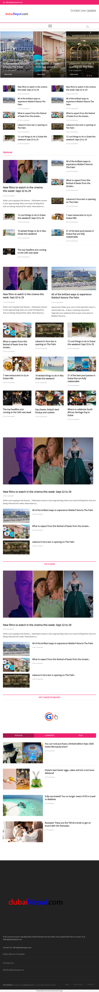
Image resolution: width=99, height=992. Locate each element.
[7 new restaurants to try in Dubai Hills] (57, 217)
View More (8, 74)
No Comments (9, 70)
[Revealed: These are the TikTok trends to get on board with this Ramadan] (23, 823)
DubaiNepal (8, 985)
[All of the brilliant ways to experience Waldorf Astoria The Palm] (9, 100)
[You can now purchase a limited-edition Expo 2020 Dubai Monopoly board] (23, 744)
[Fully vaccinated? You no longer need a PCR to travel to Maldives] (23, 796)
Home (67, 984)
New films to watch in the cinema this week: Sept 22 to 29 (23, 189)
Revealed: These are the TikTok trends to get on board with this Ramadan (68, 824)
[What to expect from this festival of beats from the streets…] (9, 115)
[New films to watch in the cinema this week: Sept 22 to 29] (9, 88)
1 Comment (50, 803)
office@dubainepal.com (14, 2)
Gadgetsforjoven (28, 985)
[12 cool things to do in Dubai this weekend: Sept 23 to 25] (9, 138)
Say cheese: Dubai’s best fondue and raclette (47, 411)
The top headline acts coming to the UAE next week (32, 251)
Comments (49, 735)
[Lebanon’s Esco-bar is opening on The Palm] (9, 126)
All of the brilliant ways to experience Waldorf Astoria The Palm (31, 101)
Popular (18, 735)
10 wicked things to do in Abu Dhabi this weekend (32, 232)
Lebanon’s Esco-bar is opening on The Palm (48, 65)
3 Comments (50, 751)
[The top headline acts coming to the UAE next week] (9, 251)
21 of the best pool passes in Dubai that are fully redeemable (80, 233)
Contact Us (90, 984)
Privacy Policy (78, 984)
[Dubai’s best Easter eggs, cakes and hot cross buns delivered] (23, 770)
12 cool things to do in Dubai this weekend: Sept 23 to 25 (82, 63)
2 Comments (50, 777)
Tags (80, 735)
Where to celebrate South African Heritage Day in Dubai (80, 412)
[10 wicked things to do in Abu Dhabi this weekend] (9, 232)
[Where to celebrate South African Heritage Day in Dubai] (82, 398)
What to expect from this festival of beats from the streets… (15, 63)
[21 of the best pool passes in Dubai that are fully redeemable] (57, 232)
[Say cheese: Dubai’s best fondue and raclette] (49, 398)
